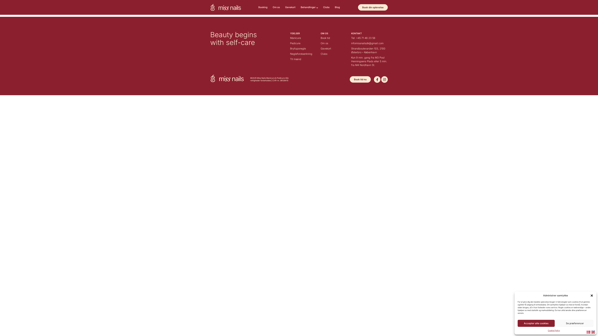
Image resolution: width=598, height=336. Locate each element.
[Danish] (588, 332)
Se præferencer (575, 323)
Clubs (326, 7)
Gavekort (290, 7)
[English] (593, 332)
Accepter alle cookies (536, 323)
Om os (276, 7)
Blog (337, 7)
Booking (262, 7)
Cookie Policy (554, 330)
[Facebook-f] (377, 79)
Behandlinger (308, 7)
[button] (591, 295)
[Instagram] (384, 79)
